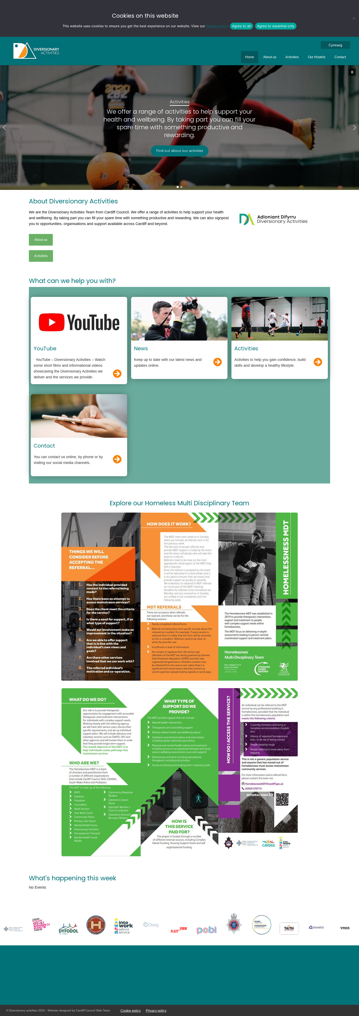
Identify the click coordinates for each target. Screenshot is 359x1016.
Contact (340, 57)
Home (249, 57)
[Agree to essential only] (354, 18)
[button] (352, 72)
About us (269, 57)
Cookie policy (217, 26)
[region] (179, 127)
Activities (292, 57)
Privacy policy (156, 1010)
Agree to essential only (276, 26)
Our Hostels (316, 57)
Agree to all (241, 26)
